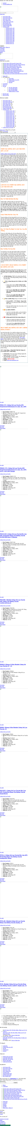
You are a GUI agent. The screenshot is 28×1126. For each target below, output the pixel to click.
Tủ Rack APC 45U (10, 39)
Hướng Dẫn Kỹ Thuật (14, 91)
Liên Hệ (10, 82)
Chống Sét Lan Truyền (8, 21)
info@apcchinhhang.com (12, 360)
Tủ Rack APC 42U (10, 37)
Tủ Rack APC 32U (10, 34)
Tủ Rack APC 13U (10, 29)
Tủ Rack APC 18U (10, 32)
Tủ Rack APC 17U (10, 30)
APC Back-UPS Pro (7, 17)
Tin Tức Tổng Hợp (13, 87)
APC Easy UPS (6, 19)
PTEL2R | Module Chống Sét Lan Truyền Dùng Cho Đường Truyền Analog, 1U (12, 921)
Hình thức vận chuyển (8, 1059)
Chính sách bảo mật (7, 1061)
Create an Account (4, 1119)
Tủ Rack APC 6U (10, 42)
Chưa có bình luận (15, 1035)
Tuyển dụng (5, 1049)
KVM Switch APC (7, 24)
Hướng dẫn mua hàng (8, 1056)
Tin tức (4, 1048)
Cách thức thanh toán (8, 1058)
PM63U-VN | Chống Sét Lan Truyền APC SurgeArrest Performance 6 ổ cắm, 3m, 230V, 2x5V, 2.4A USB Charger (13, 469)
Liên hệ (4, 1051)
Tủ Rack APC (6, 26)
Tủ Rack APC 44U (10, 38)
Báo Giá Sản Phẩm (13, 90)
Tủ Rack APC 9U (10, 43)
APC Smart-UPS (7, 20)
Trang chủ (2, 129)
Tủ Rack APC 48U (10, 40)
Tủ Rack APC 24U (10, 33)
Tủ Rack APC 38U (10, 35)
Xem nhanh (2, 428)
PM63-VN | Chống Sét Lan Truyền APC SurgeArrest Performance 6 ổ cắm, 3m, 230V (13, 405)
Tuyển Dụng (11, 81)
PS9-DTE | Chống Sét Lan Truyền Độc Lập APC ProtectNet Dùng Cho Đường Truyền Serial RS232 (13, 792)
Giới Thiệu (11, 78)
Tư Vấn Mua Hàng (13, 88)
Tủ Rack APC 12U (10, 28)
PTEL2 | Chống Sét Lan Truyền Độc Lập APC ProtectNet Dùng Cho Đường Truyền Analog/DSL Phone (14, 856)
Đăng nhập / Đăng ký (8, 1107)
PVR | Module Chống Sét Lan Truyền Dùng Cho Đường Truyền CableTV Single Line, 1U (13, 984)
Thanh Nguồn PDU (7, 25)
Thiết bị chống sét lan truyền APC (8, 153)
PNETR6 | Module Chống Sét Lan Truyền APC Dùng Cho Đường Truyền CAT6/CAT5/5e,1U (12, 601)
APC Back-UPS (6, 16)
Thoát (1, 1111)
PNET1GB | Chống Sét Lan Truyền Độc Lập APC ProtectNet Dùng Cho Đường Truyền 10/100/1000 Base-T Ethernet (13, 535)
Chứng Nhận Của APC (14, 79)
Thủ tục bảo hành (7, 1060)
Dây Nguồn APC (7, 23)
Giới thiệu (5, 1046)
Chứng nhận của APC (8, 1047)
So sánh (4, 1106)
